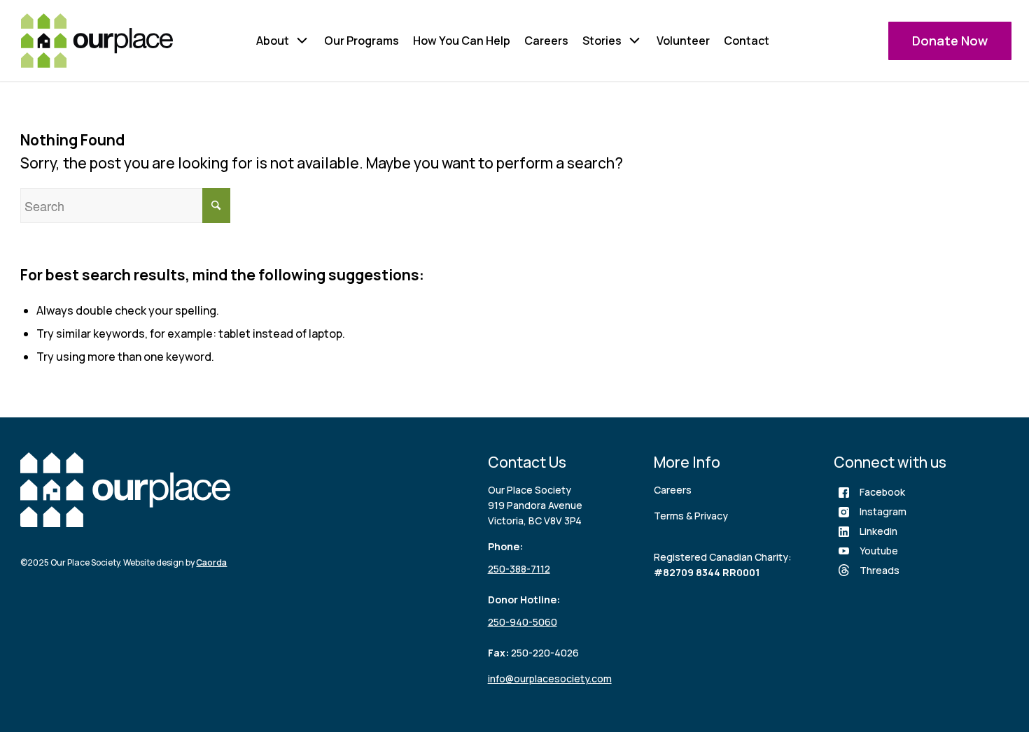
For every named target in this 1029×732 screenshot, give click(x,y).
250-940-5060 (522, 622)
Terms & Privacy (691, 515)
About (272, 40)
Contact (746, 40)
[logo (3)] (97, 40)
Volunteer (683, 40)
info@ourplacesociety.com (550, 678)
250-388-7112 (519, 568)
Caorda (211, 562)
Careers (546, 40)
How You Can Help (461, 40)
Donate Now (950, 40)
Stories (602, 40)
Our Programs (361, 40)
